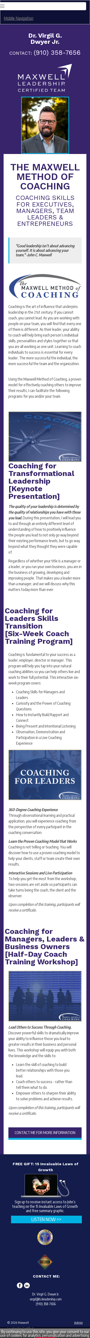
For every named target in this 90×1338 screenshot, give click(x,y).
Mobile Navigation (18, 18)
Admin (78, 1322)
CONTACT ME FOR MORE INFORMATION (45, 1132)
